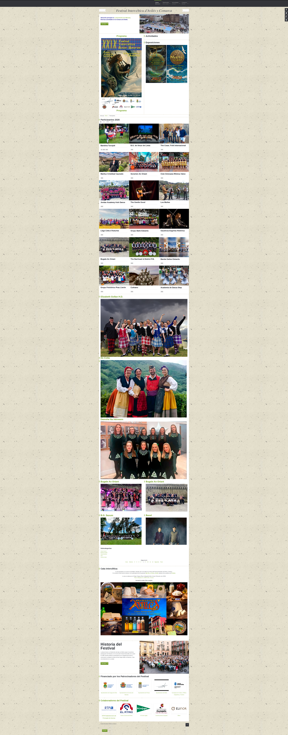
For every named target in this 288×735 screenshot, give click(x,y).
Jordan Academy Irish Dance (113, 202)
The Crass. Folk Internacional (173, 145)
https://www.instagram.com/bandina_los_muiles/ (174, 185)
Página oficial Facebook (137, 127)
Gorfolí (156, 573)
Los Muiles (165, 202)
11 (150, 562)
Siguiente (157, 562)
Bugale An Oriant (108, 259)
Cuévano (134, 287)
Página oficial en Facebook (168, 127)
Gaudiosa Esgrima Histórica (173, 231)
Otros (102, 555)
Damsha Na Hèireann (112, 419)
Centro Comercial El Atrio (126, 715)
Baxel (149, 515)
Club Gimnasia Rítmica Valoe (173, 174)
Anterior (131, 562)
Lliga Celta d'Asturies (110, 231)
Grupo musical (103, 551)
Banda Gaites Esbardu (170, 259)
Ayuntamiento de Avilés (161, 692)
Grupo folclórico (104, 554)
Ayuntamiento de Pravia (144, 692)
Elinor (179, 715)
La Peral (152, 573)
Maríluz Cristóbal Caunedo (112, 174)
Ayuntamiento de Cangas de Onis (109, 692)
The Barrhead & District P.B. (142, 259)
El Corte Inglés (143, 715)
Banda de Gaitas (104, 552)
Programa (103, 26)
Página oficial (135, 155)
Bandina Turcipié (108, 146)
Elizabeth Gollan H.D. (112, 296)
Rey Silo (148, 573)
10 (147, 562)
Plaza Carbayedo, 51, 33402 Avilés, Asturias (144, 577)
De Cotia (105, 358)
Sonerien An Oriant (139, 174)
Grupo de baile (104, 557)
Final (161, 562)
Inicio (126, 562)
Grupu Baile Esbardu (140, 231)
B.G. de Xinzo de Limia (140, 145)
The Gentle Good (138, 202)
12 (152, 562)
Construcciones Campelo (161, 715)
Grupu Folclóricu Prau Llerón (113, 287)
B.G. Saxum (107, 515)
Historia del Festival (111, 646)
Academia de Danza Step (171, 288)
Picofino (173, 573)
